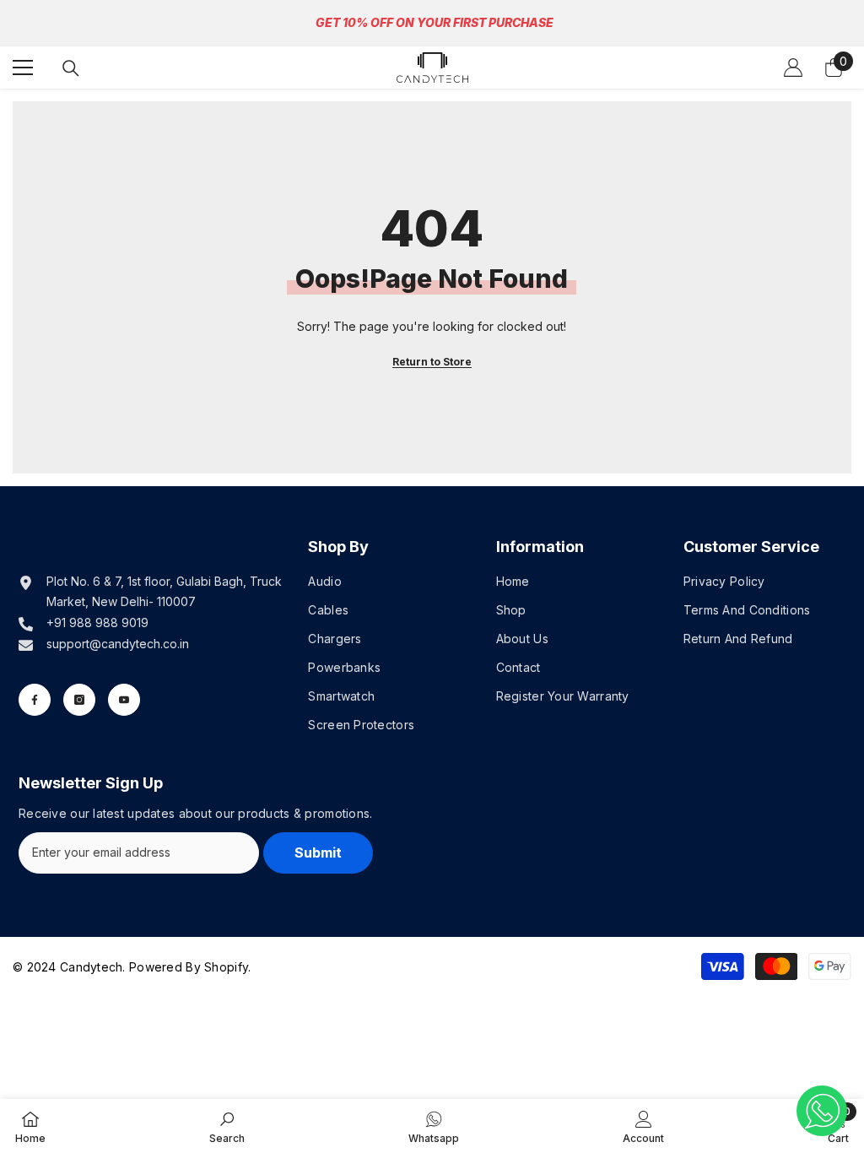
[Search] (71, 68)
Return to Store (432, 361)
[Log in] (793, 67)
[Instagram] (79, 700)
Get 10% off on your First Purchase (435, 22)
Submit (318, 852)
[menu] (23, 67)
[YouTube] (124, 700)
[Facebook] (35, 700)
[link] (227, 1126)
